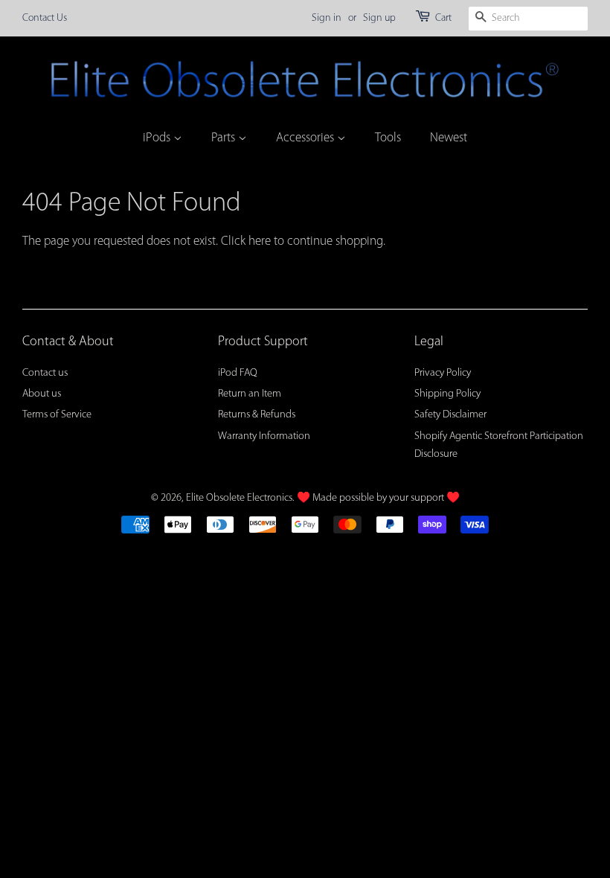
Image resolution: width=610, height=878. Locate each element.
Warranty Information (264, 436)
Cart (443, 18)
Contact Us (44, 18)
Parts (224, 138)
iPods (158, 138)
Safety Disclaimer (450, 414)
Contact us (45, 373)
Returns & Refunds (256, 414)
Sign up (379, 18)
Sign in (326, 18)
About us (41, 394)
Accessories (306, 138)
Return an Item (249, 394)
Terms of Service (57, 414)
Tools (388, 138)
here (259, 241)
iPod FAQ (237, 373)
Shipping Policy (447, 394)
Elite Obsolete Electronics (239, 498)
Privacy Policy (442, 373)
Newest (448, 138)
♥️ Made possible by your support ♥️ (378, 498)
